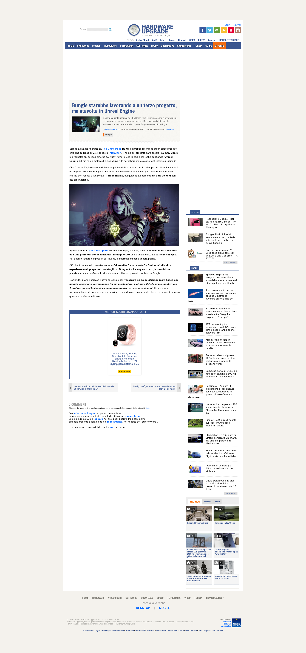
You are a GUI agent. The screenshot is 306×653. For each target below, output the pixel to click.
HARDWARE (83, 46)
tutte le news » (231, 493)
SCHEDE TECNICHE (229, 40)
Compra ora (124, 371)
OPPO (192, 40)
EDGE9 (154, 46)
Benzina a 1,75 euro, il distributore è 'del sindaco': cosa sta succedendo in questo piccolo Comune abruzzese (212, 391)
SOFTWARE (142, 46)
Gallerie (207, 501)
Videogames (170, 129)
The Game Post (111, 148)
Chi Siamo (88, 630)
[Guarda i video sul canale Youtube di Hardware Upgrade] (231, 30)
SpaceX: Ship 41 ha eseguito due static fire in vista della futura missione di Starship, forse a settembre (221, 278)
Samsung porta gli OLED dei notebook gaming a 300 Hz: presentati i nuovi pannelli (221, 373)
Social (194, 630)
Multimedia (195, 501)
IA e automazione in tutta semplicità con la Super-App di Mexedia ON (94, 387)
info (147, 408)
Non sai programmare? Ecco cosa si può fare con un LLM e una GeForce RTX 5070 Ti (221, 254)
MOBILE (96, 46)
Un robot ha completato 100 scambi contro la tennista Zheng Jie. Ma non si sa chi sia (221, 408)
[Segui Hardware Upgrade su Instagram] (238, 30)
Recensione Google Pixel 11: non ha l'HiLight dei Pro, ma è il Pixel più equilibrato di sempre (221, 223)
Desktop (143, 607)
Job (200, 630)
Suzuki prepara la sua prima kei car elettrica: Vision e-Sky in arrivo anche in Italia (221, 453)
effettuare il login (84, 413)
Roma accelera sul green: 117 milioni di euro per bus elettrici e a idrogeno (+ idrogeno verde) (220, 359)
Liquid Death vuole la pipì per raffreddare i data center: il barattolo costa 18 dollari (221, 485)
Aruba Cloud (142, 40)
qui (112, 427)
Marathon (115, 152)
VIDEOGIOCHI (110, 46)
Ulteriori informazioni (184, 622)
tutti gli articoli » (230, 263)
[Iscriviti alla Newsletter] (217, 30)
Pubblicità (140, 630)
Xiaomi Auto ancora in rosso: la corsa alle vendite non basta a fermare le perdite (221, 344)
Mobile (164, 607)
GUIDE (208, 46)
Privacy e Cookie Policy (113, 630)
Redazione (161, 630)
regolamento (114, 421)
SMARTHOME (184, 46)
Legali (97, 630)
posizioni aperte (98, 250)
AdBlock (151, 630)
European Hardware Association (226, 624)
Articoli (195, 212)
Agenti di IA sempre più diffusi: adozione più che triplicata (219, 468)
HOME (70, 46)
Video (217, 501)
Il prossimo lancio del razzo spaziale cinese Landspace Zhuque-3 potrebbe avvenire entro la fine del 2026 (212, 296)
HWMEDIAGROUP (215, 598)
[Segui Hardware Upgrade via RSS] (224, 30)
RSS (187, 630)
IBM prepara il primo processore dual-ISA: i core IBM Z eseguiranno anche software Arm (221, 328)
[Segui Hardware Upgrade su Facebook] (202, 30)
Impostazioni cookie (213, 630)
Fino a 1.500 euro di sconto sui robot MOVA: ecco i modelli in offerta (221, 422)
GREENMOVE (167, 46)
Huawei (182, 40)
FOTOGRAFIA (126, 46)
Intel (162, 40)
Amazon (212, 40)
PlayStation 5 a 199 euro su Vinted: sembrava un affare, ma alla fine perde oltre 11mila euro (221, 439)
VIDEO (187, 598)
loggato (98, 418)
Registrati (236, 25)
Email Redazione (176, 630)
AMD (154, 40)
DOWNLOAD (147, 598)
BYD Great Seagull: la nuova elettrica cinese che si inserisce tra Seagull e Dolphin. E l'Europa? (221, 312)
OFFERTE (219, 46)
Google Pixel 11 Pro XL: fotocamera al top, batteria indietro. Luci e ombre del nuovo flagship (220, 238)
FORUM (198, 46)
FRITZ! (201, 40)
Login (227, 25)
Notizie (194, 268)
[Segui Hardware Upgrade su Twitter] (209, 30)
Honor (171, 40)
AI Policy (130, 630)
